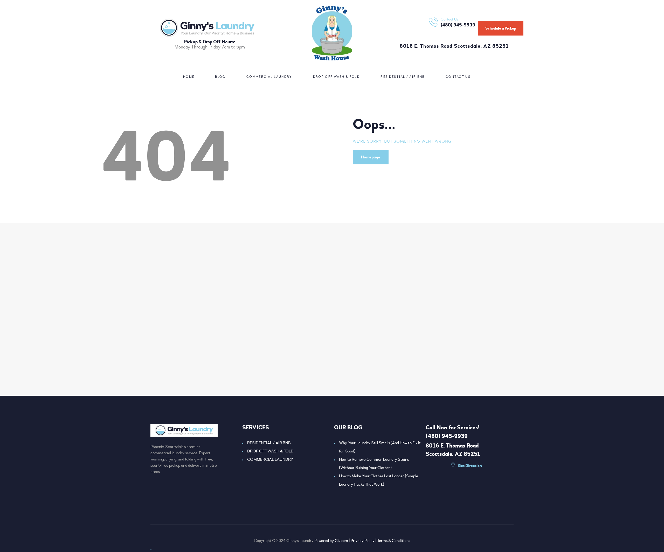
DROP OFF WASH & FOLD (270, 451)
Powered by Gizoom (331, 540)
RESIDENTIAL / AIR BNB (269, 442)
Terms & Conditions (393, 540)
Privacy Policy (363, 540)
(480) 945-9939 (447, 436)
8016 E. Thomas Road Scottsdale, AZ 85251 (454, 46)
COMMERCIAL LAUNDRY (270, 459)
